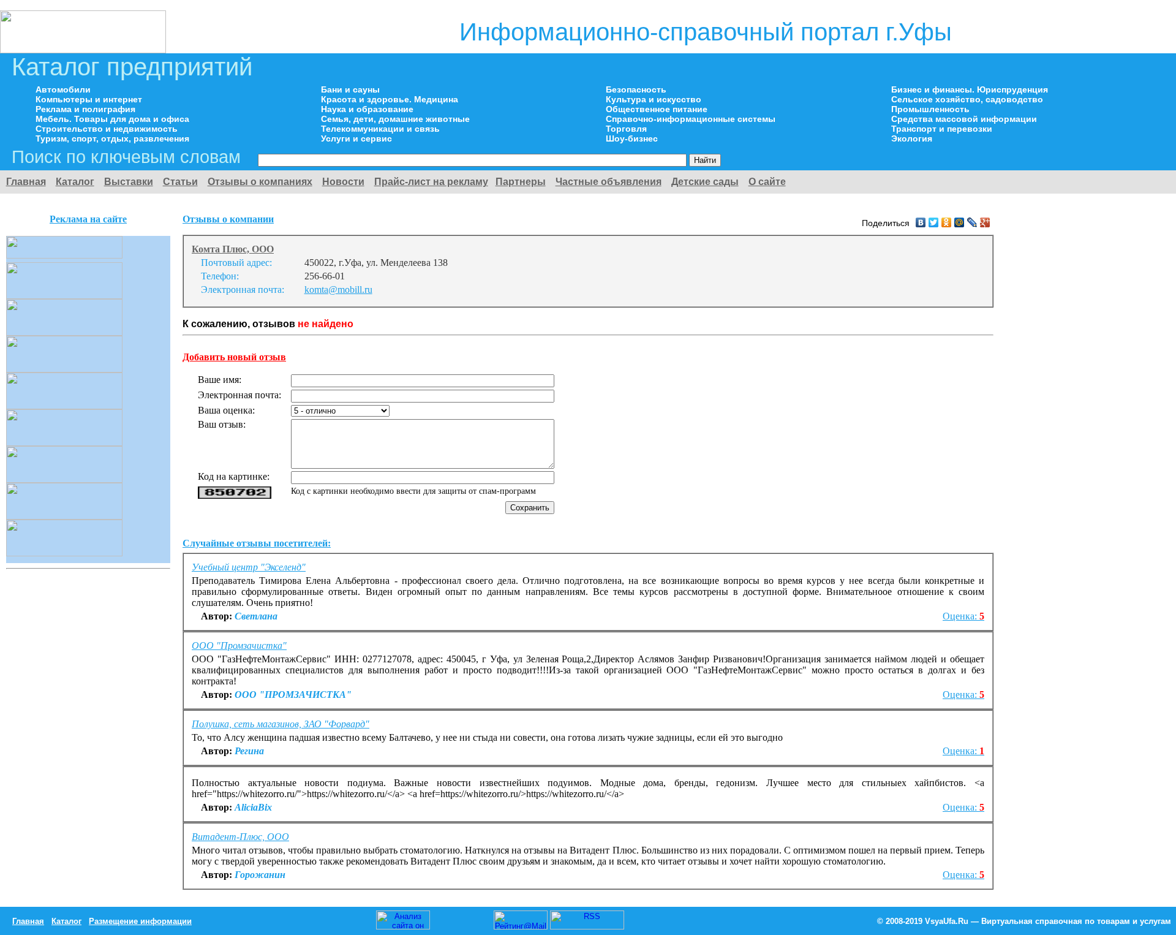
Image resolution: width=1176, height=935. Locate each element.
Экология (911, 138)
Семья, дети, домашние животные (395, 119)
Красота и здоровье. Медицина (389, 99)
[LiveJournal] (972, 222)
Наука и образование (367, 109)
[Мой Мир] (959, 222)
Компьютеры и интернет (89, 99)
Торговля (626, 129)
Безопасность (636, 89)
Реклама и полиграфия (85, 109)
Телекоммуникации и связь (380, 129)
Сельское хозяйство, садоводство (967, 99)
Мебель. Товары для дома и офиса (112, 119)
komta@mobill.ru (338, 289)
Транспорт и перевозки (941, 129)
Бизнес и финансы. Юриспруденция (969, 89)
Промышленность (930, 109)
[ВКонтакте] (920, 222)
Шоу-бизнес (632, 138)
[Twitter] (933, 222)
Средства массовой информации (964, 119)
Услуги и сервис (356, 138)
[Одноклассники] (946, 222)
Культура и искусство (653, 99)
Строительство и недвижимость (107, 129)
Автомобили (63, 89)
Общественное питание (656, 109)
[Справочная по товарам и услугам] (83, 50)
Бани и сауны (350, 89)
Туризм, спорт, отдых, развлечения (112, 138)
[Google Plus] (985, 222)
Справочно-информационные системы (690, 119)
